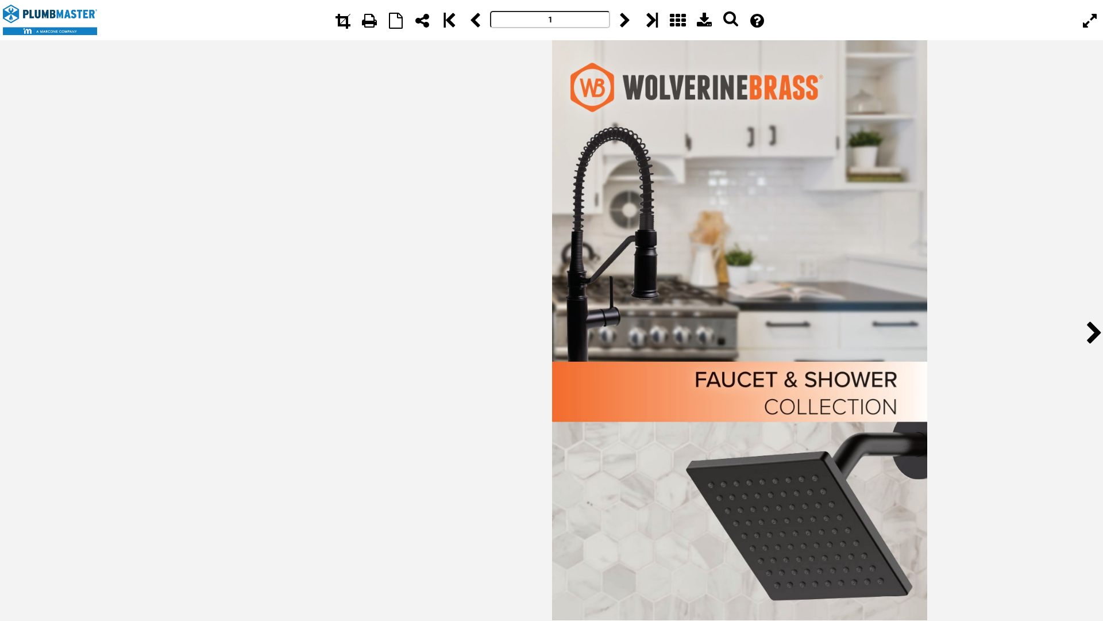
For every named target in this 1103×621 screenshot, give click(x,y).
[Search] (730, 20)
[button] (1091, 331)
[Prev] (475, 20)
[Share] (422, 20)
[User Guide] (757, 20)
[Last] (651, 20)
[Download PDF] (704, 20)
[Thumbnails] (677, 20)
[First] (448, 20)
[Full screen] (1089, 20)
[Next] (625, 20)
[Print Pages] (369, 20)
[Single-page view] (395, 20)
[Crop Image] (342, 20)
